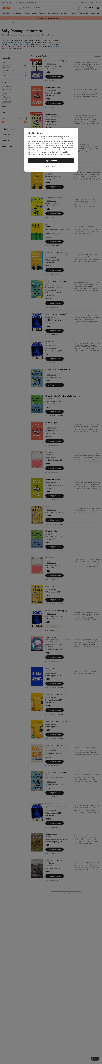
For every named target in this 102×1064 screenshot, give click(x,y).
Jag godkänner (51, 161)
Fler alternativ (51, 166)
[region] (51, 150)
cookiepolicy (65, 154)
